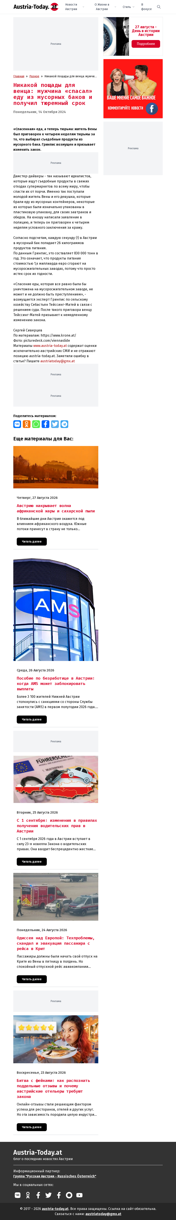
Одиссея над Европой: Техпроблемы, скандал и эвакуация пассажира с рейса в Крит (54, 877)
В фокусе (146, 7)
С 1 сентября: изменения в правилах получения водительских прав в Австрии (46, 760)
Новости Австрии (71, 7)
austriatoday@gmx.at (103, 1214)
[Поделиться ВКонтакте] (17, 424)
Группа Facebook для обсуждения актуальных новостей (131, 64)
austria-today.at (55, 1209)
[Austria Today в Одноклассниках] (28, 1195)
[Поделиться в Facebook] (45, 424)
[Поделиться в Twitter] (55, 424)
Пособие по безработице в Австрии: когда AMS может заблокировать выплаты (52, 557)
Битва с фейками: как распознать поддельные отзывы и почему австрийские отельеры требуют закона (53, 1020)
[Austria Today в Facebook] (38, 1195)
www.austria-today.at (50, 346)
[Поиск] (159, 7)
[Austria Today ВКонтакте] (17, 1195)
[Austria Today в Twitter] (48, 1195)
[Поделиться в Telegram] (64, 424)
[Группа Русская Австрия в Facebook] (59, 1195)
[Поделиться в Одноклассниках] (26, 424)
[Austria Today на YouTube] (79, 1195)
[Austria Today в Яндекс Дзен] (69, 1195)
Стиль (127, 7)
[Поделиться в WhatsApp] (36, 424)
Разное (34, 76)
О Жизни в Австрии (102, 7)
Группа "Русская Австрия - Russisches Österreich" (54, 1176)
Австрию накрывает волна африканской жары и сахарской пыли (55, 450)
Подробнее (146, 44)
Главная (18, 76)
